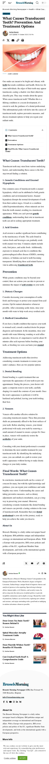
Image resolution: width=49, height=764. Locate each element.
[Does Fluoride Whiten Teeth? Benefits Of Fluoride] (39, 648)
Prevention (12, 140)
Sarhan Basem (14, 32)
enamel (40, 344)
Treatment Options (15, 144)
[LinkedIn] (45, 573)
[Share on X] (8, 40)
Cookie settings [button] (10, 758)
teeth (5, 84)
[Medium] (20, 702)
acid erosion (27, 284)
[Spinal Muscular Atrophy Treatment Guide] (39, 635)
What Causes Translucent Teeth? (21, 136)
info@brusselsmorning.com (13, 697)
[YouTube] (10, 702)
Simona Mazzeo (10, 639)
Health (31, 9)
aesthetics (7, 438)
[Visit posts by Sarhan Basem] (5, 33)
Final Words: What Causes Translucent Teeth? (22, 150)
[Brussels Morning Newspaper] (24, 3)
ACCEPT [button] (22, 758)
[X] (7, 702)
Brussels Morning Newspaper (15, 9)
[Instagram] (42, 573)
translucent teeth (25, 264)
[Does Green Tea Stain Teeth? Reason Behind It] (39, 623)
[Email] (13, 40)
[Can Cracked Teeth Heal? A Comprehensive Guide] (39, 659)
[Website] (39, 573)
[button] (5, 2)
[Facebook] (4, 702)
